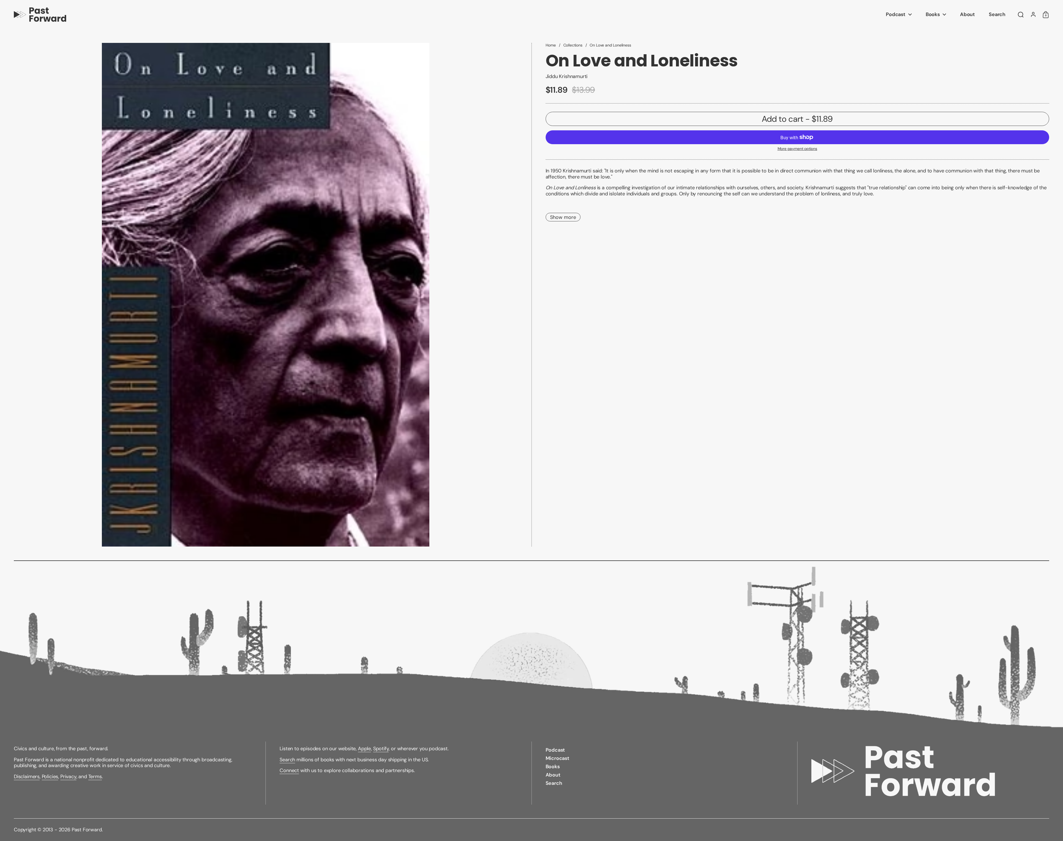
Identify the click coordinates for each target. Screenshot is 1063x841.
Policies (50, 776)
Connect (289, 770)
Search (287, 759)
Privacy (68, 776)
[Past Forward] (40, 14)
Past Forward (87, 829)
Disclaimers (27, 776)
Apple (364, 748)
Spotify (381, 748)
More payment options (797, 148)
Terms (95, 776)
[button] (1021, 15)
